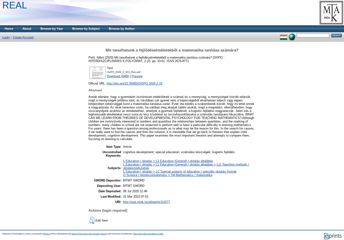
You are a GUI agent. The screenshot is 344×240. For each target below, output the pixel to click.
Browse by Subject (85, 28)
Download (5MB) (118, 76)
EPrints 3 (46, 234)
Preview (137, 76)
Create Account (23, 37)
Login (6, 37)
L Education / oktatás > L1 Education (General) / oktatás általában (168, 161)
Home (9, 28)
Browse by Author (122, 28)
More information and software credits (148, 234)
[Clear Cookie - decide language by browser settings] (292, 35)
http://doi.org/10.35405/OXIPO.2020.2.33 (134, 83)
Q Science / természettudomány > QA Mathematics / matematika (167, 175)
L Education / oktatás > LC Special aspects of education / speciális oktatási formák (180, 171)
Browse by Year (51, 28)
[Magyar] (283, 35)
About (26, 28)
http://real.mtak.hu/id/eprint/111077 (146, 202)
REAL (14, 5)
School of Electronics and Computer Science (88, 234)
